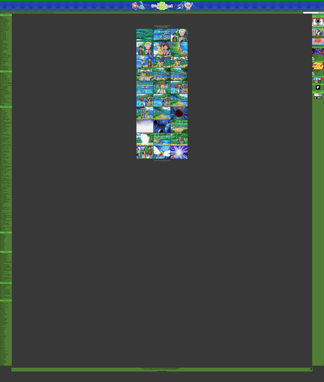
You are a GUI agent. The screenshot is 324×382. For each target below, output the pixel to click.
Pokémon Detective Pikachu (5, 281)
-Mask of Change (3, 357)
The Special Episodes (4, 87)
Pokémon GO (2, 125)
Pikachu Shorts (6, 282)
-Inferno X (2, 346)
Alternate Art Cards (3, 306)
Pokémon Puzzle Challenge (5, 207)
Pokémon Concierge (3, 100)
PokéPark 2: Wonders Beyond (5, 166)
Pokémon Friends (3, 114)
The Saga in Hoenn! (3, 77)
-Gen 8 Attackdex (3, 38)
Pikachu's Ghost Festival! (4, 290)
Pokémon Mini (2, 208)
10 (165, 25)
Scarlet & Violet (2, 110)
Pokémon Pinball (3, 214)
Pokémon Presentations (4, 61)
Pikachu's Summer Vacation (5, 284)
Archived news (2, 17)
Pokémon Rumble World (4, 151)
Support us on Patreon (162, 371)
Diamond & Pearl (3, 174)
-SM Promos (2, 339)
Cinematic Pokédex (3, 46)
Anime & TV (6, 71)
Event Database (3, 67)
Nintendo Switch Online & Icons (5, 227)
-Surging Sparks (3, 320)
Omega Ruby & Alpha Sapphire (5, 144)
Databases (6, 14)
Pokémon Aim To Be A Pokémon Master (6, 84)
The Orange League (3, 76)
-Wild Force (2, 359)
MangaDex (2, 234)
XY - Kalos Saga (3, 81)
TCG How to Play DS (4, 171)
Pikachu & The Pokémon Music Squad (5, 298)
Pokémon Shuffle (3, 150)
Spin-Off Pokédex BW (4, 45)
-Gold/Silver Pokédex (3, 19)
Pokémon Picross (3, 153)
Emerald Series (2, 243)
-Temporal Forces (3, 323)
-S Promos (2, 364)
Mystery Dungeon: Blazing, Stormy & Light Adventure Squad (6, 179)
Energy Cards (2, 305)
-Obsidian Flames (3, 327)
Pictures (315, 59)
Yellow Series (2, 239)
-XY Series (2, 331)
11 (167, 25)
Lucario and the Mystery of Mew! (6, 261)
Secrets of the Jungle (4, 279)
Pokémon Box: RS (3, 196)
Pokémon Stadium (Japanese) (5, 215)
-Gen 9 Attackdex (3, 39)
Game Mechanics (3, 47)
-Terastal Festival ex (3, 353)
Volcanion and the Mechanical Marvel (5, 275)
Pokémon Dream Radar (4, 161)
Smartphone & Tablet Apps (4, 224)
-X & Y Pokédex (3, 23)
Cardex (1, 302)
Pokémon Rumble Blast (4, 167)
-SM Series (2, 330)
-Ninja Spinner (2, 344)
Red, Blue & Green (3, 211)
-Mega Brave (2, 347)
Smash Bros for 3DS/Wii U (5, 157)
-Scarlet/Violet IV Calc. (4, 48)
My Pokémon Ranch (3, 188)
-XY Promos (2, 340)
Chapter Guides (3, 237)
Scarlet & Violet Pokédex (34, 12)
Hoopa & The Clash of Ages (5, 274)
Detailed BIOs (2, 236)
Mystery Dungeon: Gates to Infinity (5, 164)
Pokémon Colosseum (4, 193)
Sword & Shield (2, 121)
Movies (6, 251)
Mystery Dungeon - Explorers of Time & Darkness (5, 187)
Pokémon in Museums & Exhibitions (4, 58)
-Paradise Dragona (3, 355)
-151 (1, 326)
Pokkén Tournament (3, 155)
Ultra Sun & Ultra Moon (4, 134)
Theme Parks (2, 63)
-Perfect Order (2, 312)
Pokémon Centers (3, 54)
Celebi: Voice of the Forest (5, 258)
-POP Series (2, 341)
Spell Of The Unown (3, 256)
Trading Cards (6, 300)
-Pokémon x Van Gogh (4, 59)
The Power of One (3, 255)
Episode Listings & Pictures (5, 72)
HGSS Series (2, 245)
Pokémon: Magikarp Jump (4, 137)
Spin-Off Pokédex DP (4, 44)
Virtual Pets (2, 225)
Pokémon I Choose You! (4, 276)
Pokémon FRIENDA (3, 230)
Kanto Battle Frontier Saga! (5, 78)
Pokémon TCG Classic (4, 307)
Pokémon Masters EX (4, 116)
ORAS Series (2, 249)
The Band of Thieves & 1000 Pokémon (5, 149)
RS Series (2, 241)
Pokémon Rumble (3, 178)
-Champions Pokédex (4, 30)
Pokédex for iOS (3, 172)
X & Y (1, 143)
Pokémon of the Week (4, 49)
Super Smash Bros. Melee (4, 209)
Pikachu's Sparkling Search (5, 293)
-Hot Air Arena (2, 351)
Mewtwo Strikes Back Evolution (5, 278)
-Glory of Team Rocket (4, 350)
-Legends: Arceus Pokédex (5, 27)
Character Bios (2, 74)
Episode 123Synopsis (315, 56)
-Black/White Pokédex (4, 22)
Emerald (1, 192)
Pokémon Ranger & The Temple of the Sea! (5, 263)
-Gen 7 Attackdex (3, 37)
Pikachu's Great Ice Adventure (5, 292)
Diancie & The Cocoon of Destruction (4, 273)
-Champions (2, 50)
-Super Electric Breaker (4, 354)
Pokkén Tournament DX (4, 139)
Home (7, 12)
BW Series (2, 246)
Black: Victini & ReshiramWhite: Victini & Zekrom (5, 268)
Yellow (1, 212)
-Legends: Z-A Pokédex (4, 29)
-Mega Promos (2, 337)
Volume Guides (2, 238)
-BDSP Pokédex (3, 26)
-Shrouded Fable (3, 322)
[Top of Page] (311, 369)
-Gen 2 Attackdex (3, 33)
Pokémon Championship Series (5, 55)
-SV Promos (2, 338)
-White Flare (2, 317)
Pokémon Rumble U (3, 163)
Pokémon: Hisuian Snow (4, 93)
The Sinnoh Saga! (3, 79)
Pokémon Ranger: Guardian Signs (5, 177)
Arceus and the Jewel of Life (5, 265)
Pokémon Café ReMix (4, 115)
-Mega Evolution (3, 315)
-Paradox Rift (2, 325)
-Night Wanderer (3, 356)
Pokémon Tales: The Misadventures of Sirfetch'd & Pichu (5, 102)
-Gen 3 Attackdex (3, 34)
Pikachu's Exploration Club (4, 291)
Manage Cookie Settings (175, 368)
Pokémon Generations (4, 90)
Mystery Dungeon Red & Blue (5, 199)
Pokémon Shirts (3, 62)
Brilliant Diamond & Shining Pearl (6, 122)
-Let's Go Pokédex (3, 24)
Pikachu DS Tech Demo (4, 201)
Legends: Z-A (2, 111)
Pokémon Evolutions (3, 92)
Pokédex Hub (25, 12)
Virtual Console (2, 222)
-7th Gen (1, 52)
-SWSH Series (2, 329)
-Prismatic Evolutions (4, 319)
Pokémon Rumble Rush (4, 138)
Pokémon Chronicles (3, 86)
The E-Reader (2, 202)
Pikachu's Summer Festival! (5, 289)
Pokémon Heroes (3, 259)
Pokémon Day (2, 60)
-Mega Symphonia (3, 348)
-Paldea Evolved (3, 328)
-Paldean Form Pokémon (4, 69)
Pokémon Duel (2, 156)
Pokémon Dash (2, 195)
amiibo (1, 226)
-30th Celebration (3, 310)
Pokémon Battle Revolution (5, 182)
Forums (11, 12)
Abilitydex (1, 42)
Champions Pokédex (44, 12)
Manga (6, 232)
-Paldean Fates (2, 324)
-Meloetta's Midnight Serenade (5, 270)
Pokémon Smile (3, 128)
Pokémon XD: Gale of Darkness (5, 194)
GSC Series (2, 240)
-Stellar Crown (2, 321)
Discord (20, 12)
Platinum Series (3, 244)
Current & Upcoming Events (5, 66)
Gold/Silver (2, 205)
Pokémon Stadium (3, 216)
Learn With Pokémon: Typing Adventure (5, 170)
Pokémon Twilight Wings (4, 91)
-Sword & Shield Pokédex (4, 25)
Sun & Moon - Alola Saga (4, 82)
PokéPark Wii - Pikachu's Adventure (4, 181)
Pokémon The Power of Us (5, 277)
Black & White (2, 159)
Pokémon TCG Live (3, 131)
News (1, 16)
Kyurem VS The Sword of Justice (6, 269)
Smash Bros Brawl (3, 189)
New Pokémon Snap (3, 130)
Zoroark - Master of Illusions (5, 266)
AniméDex (2, 73)
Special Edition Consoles (4, 223)
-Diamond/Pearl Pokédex (4, 21)
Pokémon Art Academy (4, 147)
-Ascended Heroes (3, 313)
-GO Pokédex (2, 28)
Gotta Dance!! (2, 288)
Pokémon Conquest (3, 165)
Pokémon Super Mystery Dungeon (4, 152)
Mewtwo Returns (3, 257)
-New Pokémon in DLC (4, 68)
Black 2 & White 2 (3, 160)
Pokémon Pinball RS (3, 197)
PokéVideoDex (2, 97)
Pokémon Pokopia (3, 113)
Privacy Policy (166, 368)
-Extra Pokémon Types (4, 303)
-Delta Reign (2, 309)
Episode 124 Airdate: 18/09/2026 (316, 70)
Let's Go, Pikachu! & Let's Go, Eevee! (5, 135)
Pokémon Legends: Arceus (5, 123)
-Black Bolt (2, 316)
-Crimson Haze (2, 358)
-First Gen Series (3, 335)
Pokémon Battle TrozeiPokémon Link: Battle (5, 146)
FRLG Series (2, 242)
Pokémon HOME (3, 124)
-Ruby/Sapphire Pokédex (4, 20)
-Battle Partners (3, 352)
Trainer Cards (2, 304)
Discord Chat (2, 65)
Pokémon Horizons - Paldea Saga (6, 85)
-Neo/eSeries (2, 334)
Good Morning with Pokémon (5, 98)
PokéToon (2, 94)
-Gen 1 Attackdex (3, 32)
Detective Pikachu (3, 140)
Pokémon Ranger (3, 198)
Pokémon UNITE (3, 117)
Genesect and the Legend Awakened (4, 271)
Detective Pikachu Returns (5, 119)
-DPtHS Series (2, 333)
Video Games (6, 106)
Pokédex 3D (2, 168)
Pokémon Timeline (3, 53)
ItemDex (1, 40)
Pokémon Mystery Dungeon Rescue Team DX (5, 127)
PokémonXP (2, 56)
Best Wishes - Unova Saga (5, 80)
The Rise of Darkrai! (3, 264)
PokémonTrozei (3, 200)
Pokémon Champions (4, 112)
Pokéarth (51, 12)
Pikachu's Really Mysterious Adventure (5, 295)
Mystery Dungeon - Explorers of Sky (5, 184)
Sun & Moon (2, 133)
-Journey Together (3, 318)
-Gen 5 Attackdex (3, 35)
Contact (15, 12)
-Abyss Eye (2, 343)
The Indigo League (3, 75)
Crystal (1, 206)
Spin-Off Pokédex (3, 43)
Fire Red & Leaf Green (4, 191)
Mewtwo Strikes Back (4, 254)
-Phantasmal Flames (3, 314)
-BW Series (2, 332)
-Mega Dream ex (3, 345)
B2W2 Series (2, 247)
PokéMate (2, 203)
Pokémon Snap (2, 213)
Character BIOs (3, 235)
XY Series (2, 248)
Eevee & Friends (3, 296)
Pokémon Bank (2, 145)
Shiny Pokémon (3, 88)
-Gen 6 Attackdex (3, 36)
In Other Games (3, 221)
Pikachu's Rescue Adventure (5, 285)
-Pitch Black (2, 311)
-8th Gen (1, 51)
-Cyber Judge (2, 360)
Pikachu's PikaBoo (3, 286)
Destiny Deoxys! (3, 260)
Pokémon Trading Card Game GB (6, 217)
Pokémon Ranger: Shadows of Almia (5, 185)
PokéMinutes (2, 96)
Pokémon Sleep (3, 118)
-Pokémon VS (2, 361)
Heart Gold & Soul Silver (4, 175)
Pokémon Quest (3, 141)
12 (169, 25)
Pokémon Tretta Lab (3, 162)
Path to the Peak (3, 95)
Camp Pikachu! (2, 287)
